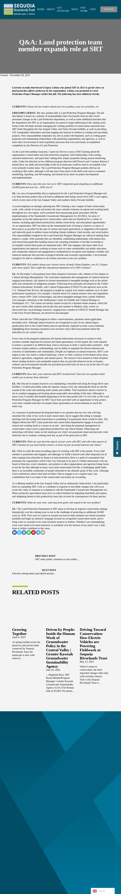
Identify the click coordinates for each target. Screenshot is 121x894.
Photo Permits (26, 841)
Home (40, 9)
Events (22, 844)
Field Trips (24, 838)
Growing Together (19, 631)
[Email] (42, 532)
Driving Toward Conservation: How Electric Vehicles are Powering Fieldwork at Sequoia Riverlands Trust (93, 643)
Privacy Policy (70, 892)
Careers (23, 831)
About (50, 9)
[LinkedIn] (24, 532)
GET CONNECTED (60, 737)
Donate (109, 9)
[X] (19, 532)
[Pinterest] (33, 532)
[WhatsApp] (28, 532)
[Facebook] (14, 532)
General (4, 75)
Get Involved (63, 9)
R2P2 (22, 854)
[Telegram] (38, 532)
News (74, 9)
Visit (93, 9)
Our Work (84, 9)
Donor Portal (25, 847)
